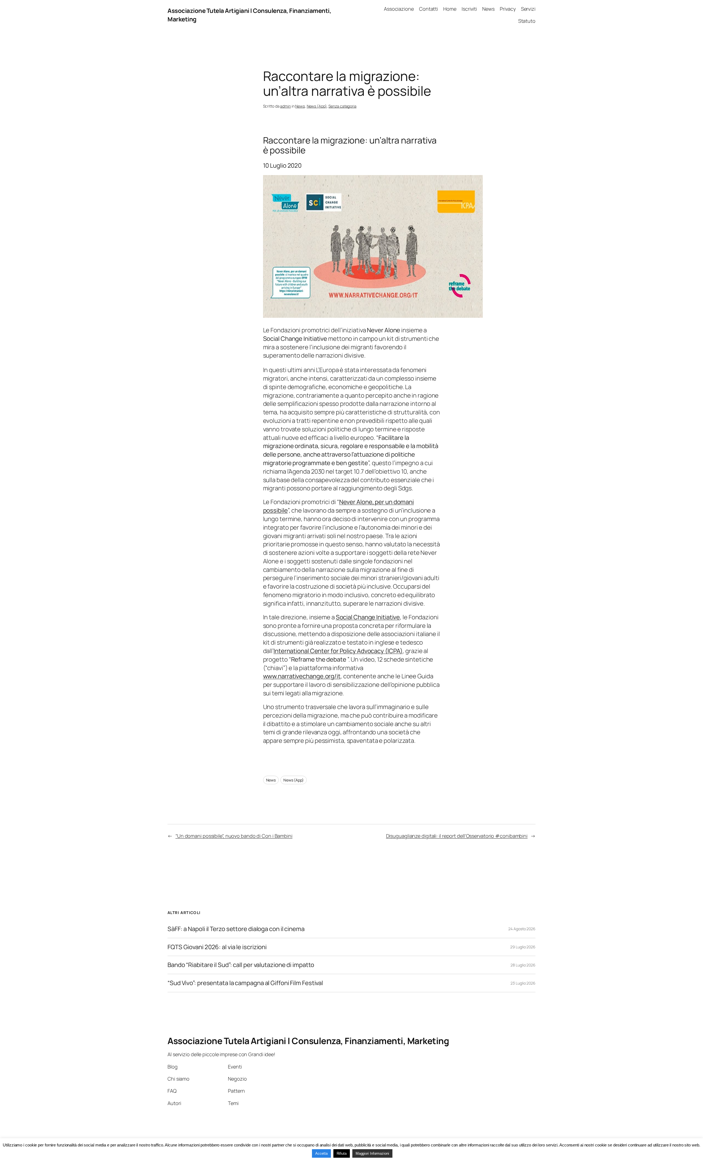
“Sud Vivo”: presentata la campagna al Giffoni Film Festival (245, 983)
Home (449, 8)
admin (285, 106)
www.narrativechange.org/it (302, 676)
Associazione (399, 8)
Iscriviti (469, 8)
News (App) (317, 106)
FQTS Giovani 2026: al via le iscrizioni (217, 947)
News (488, 8)
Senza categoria (342, 106)
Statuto (526, 21)
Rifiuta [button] (342, 1153)
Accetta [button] (321, 1153)
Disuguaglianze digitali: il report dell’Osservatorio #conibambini (457, 836)
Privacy (507, 8)
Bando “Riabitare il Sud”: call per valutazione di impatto (241, 965)
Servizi (528, 8)
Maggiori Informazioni (372, 1153)
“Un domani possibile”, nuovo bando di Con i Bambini (233, 836)
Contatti (428, 8)
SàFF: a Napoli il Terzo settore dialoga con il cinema (236, 929)
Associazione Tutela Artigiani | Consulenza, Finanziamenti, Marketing (308, 1041)
